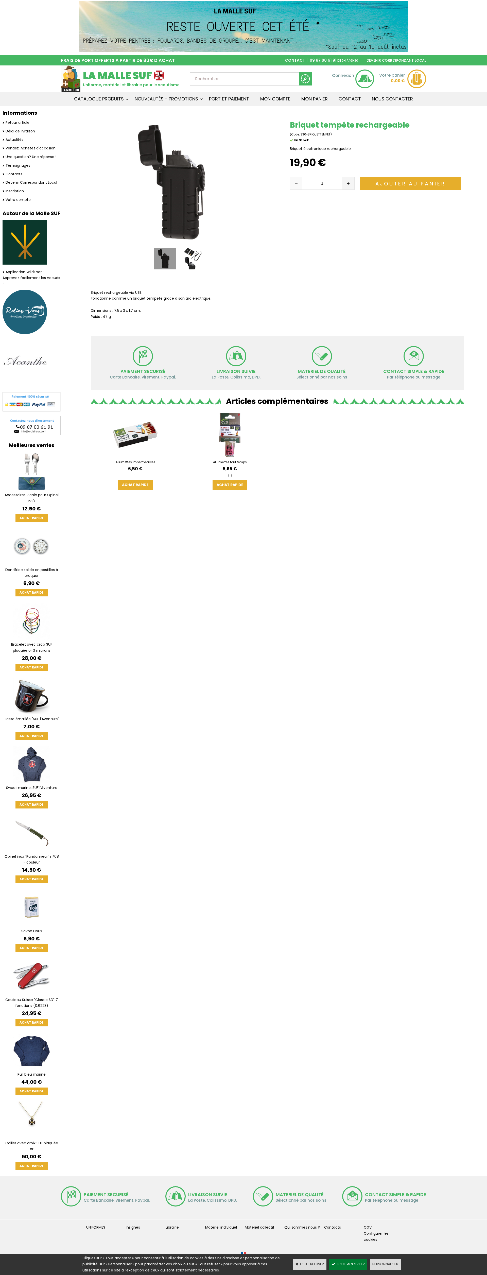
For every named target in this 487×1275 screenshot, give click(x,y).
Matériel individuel (221, 1227)
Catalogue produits (99, 99)
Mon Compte (275, 99)
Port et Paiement (229, 99)
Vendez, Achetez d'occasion (31, 148)
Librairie (172, 1227)
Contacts (14, 174)
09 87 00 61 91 (321, 60)
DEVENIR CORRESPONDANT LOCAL (396, 60)
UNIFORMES (95, 1227)
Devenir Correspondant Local (31, 182)
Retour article (17, 122)
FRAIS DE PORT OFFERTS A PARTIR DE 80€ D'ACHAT (118, 60)
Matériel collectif (259, 1227)
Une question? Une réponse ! (31, 156)
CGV (368, 1227)
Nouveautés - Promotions (166, 99)
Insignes (133, 1227)
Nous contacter (392, 99)
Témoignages (18, 165)
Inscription (15, 191)
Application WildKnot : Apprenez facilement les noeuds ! (31, 278)
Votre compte (18, 199)
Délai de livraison (20, 131)
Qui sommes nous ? (302, 1227)
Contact (350, 99)
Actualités (14, 139)
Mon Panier (314, 99)
